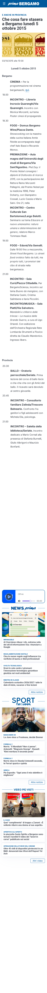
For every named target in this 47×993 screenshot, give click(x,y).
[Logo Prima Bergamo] (23, 4)
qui (27, 90)
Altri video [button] (38, 860)
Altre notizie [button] (37, 692)
